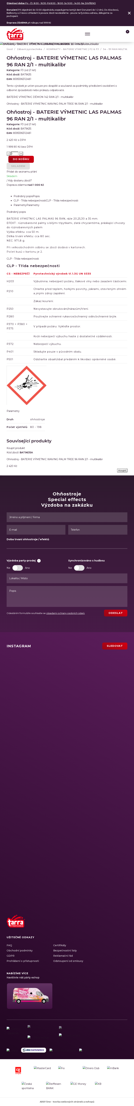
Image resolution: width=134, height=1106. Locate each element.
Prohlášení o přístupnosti (23, 961)
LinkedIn (111, 925)
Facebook (99, 925)
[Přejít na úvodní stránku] (15, 34)
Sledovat (115, 645)
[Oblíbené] (118, 34)
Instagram (105, 925)
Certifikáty (59, 945)
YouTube (117, 925)
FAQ (9, 945)
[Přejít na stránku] (12, 1051)
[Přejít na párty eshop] (29, 996)
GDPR (10, 955)
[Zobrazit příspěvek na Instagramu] (47, 675)
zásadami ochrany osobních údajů (65, 613)
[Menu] (87, 34)
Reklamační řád (63, 955)
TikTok (123, 925)
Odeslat (116, 613)
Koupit (122, 470)
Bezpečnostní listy (65, 950)
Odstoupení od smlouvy (68, 961)
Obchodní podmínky (20, 950)
